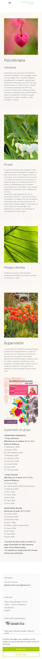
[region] (21, 647)
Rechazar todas (21, 654)
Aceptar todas (21, 649)
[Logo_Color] (27, 2)
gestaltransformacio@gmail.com (17, 585)
